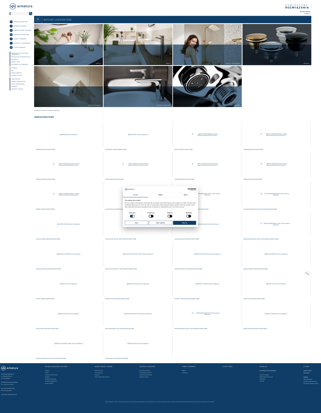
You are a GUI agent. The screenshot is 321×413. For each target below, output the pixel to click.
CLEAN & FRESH (228, 366)
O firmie (306, 366)
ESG (12, 70)
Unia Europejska (305, 11)
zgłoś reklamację (307, 379)
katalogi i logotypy (264, 374)
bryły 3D (262, 381)
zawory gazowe (98, 372)
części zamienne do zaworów (102, 376)
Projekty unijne (17, 89)
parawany (184, 372)
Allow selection (160, 223)
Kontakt (14, 86)
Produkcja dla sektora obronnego (19, 54)
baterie (44, 110)
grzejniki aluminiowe (145, 370)
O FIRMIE (14, 68)
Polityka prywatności (8, 388)
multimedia (262, 379)
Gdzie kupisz (15, 79)
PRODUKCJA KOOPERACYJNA (20, 56)
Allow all (184, 223)
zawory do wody (99, 370)
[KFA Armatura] (21, 9)
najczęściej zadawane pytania (311, 383)
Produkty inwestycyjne (51, 381)
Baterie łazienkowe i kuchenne (56, 366)
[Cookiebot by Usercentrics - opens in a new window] (189, 189)
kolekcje (47, 370)
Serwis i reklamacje (18, 81)
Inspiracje (15, 59)
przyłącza (97, 374)
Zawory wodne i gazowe (103, 366)
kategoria (37, 110)
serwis (305, 377)
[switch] (151, 216)
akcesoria (47, 376)
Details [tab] (160, 194)
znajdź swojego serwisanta (310, 381)
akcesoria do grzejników (146, 374)
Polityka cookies (6, 390)
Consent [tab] (135, 194)
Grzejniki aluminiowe (147, 366)
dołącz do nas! (16, 75)
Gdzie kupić (307, 370)
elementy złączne (144, 376)
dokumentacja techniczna (266, 376)
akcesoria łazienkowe (50, 379)
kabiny (184, 370)
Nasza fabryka (16, 73)
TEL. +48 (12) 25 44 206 (7, 384)
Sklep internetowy (18, 84)
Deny (136, 223)
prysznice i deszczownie (51, 374)
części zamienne (49, 383)
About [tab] (185, 194)
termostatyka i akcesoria (146, 372)
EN (305, 13)
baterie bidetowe (54, 110)
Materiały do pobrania (19, 64)
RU (309, 13)
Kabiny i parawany (189, 366)
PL (307, 13)
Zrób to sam (15, 61)
